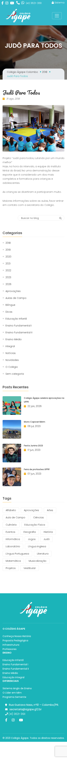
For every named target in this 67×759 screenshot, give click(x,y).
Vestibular (30, 568)
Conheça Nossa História (17, 636)
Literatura (42, 553)
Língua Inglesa (37, 546)
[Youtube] (12, 3)
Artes (50, 510)
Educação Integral (13, 677)
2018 (8, 243)
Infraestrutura (11, 645)
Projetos (11, 568)
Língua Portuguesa (17, 553)
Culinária (11, 524)
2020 (8, 257)
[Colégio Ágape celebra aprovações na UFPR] (12, 405)
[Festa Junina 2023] (12, 453)
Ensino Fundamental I (18, 326)
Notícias (10, 353)
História (48, 532)
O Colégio (11, 367)
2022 (8, 270)
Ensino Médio (13, 339)
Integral (10, 346)
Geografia (29, 532)
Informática (13, 539)
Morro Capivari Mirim (34, 421)
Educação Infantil (16, 319)
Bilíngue (10, 305)
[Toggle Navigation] (57, 15)
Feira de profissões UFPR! (37, 469)
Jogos (32, 539)
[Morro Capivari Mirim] (12, 429)
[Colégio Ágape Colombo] (18, 15)
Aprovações (13, 291)
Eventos (10, 532)
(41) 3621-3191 (16, 714)
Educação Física (34, 524)
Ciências (38, 517)
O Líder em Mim (12, 692)
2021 (7, 264)
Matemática (13, 561)
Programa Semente (14, 697)
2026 (8, 284)
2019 (8, 250)
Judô (46, 539)
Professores (9, 649)
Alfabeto (11, 510)
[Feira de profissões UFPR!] (12, 477)
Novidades (12, 360)
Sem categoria (14, 374)
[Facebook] (2, 3)
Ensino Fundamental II (18, 333)
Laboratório (13, 546)
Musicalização (37, 561)
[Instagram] (6, 3)
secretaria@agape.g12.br (25, 709)
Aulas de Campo (15, 298)
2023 (8, 277)
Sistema (59, 2)
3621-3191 (34, 3)
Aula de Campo (15, 517)
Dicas (8, 312)
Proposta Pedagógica (15, 640)
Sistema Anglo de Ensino (17, 688)
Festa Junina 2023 (33, 445)
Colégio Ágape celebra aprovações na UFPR (44, 400)
